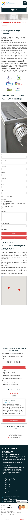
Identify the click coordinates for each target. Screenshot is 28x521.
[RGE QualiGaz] (18, 89)
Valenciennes (10, 263)
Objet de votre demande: (12, 198)
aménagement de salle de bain (12, 257)
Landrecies (23, 262)
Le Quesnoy (22, 263)
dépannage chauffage (7, 255)
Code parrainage (5, 223)
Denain (16, 263)
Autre (4, 208)
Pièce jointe (8, 230)
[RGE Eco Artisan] (18, 83)
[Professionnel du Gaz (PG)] (9, 77)
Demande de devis (7, 201)
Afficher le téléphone (15, 437)
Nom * (2, 155)
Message (3, 211)
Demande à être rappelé (8, 206)
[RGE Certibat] (9, 83)
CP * (2, 184)
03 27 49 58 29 (14, 362)
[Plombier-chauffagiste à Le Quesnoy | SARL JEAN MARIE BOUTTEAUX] (9, 3)
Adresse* (3, 178)
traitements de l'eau (19, 255)
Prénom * (3, 160)
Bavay (6, 265)
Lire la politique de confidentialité (7, 514)
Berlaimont (3, 263)
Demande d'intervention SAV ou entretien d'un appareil (14, 204)
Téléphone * (4, 166)
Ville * (2, 190)
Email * (3, 172)
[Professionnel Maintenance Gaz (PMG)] (18, 77)
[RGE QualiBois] (9, 89)
